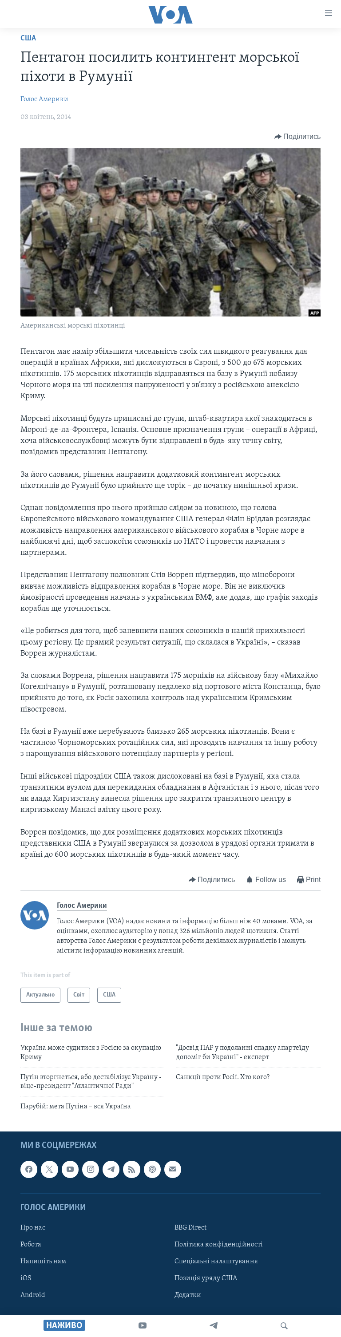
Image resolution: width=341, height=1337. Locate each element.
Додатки (187, 1295)
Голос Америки (44, 99)
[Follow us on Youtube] (70, 1169)
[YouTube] (142, 1326)
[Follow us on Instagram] (90, 1169)
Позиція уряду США (205, 1278)
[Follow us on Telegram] (111, 1169)
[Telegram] (213, 1326)
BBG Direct (190, 1227)
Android (32, 1295)
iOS (26, 1278)
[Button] (297, 136)
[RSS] (131, 1169)
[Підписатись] (172, 1169)
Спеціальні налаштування (216, 1261)
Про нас (32, 1227)
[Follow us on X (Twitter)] (49, 1169)
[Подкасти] (152, 1169)
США (28, 39)
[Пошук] (284, 1326)
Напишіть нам (43, 1261)
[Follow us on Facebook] (28, 1169)
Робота (30, 1244)
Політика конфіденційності (218, 1244)
